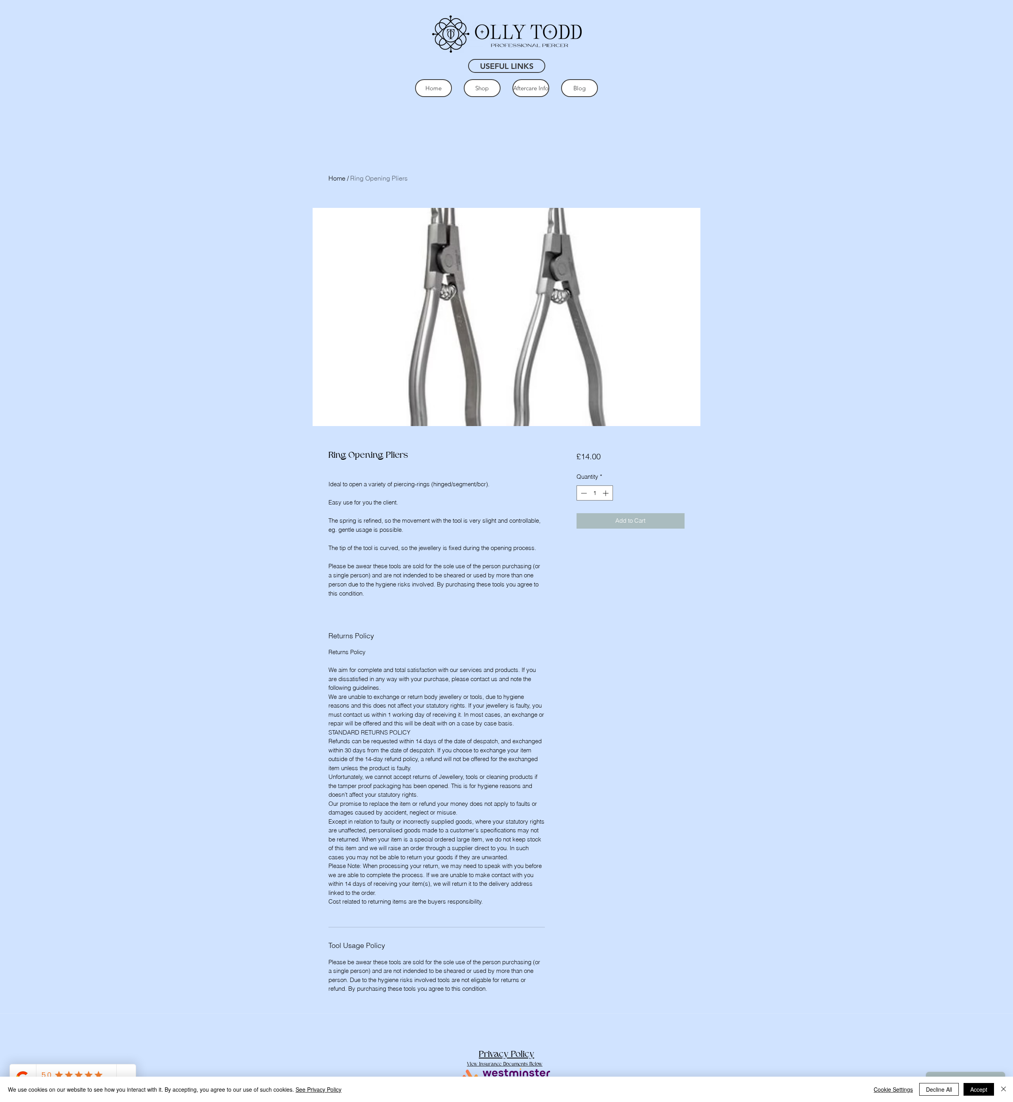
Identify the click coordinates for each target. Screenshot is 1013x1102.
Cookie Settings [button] (893, 1089)
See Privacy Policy (318, 1089)
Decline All (939, 1089)
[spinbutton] (594, 493)
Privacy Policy (506, 1054)
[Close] (1003, 1089)
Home (336, 178)
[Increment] (606, 493)
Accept (978, 1089)
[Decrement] (583, 493)
